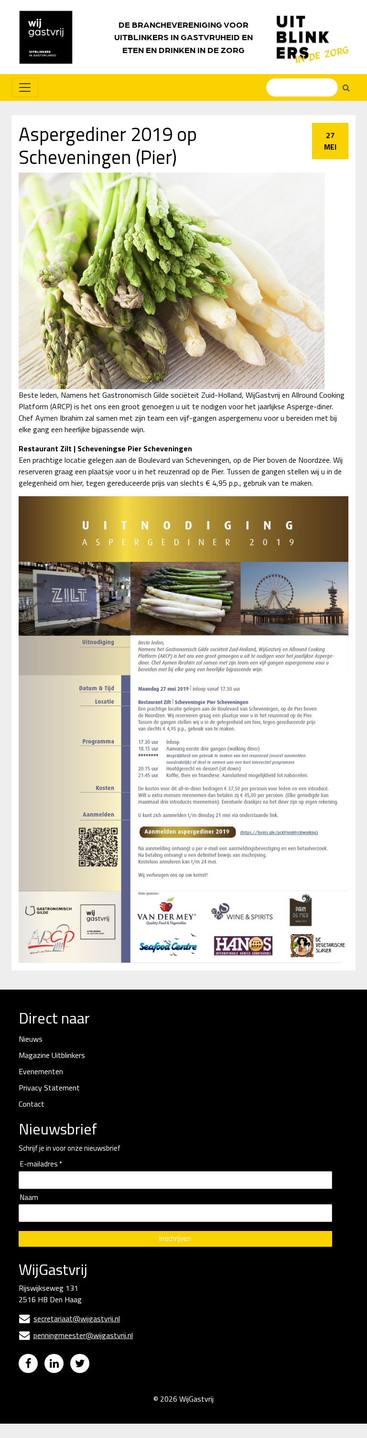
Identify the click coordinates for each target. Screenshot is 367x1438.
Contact (31, 1104)
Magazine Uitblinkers (52, 1055)
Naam (29, 1197)
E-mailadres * (41, 1164)
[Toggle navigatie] (24, 87)
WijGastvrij (196, 1399)
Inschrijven (175, 1238)
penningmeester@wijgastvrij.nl (76, 1335)
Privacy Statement (49, 1087)
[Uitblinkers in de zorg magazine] (312, 37)
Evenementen (41, 1071)
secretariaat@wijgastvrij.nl (69, 1318)
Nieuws (31, 1039)
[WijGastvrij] (51, 37)
